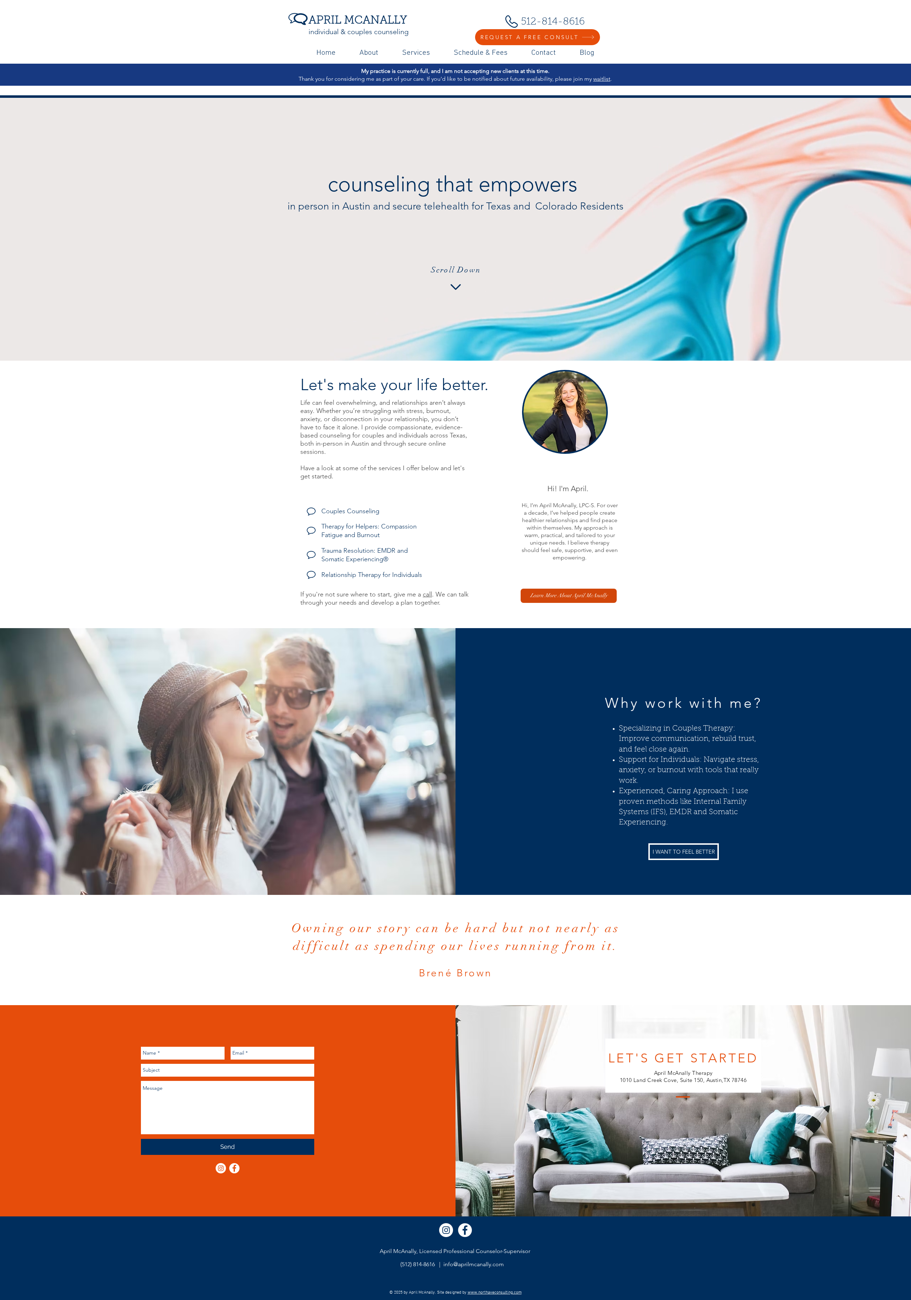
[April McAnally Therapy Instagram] (446, 1230)
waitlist (601, 78)
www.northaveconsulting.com (495, 1292)
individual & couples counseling (359, 31)
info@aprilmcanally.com (473, 1264)
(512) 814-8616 (417, 1264)
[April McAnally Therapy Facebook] (234, 1168)
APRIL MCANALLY (358, 20)
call (427, 594)
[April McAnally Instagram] (221, 1168)
